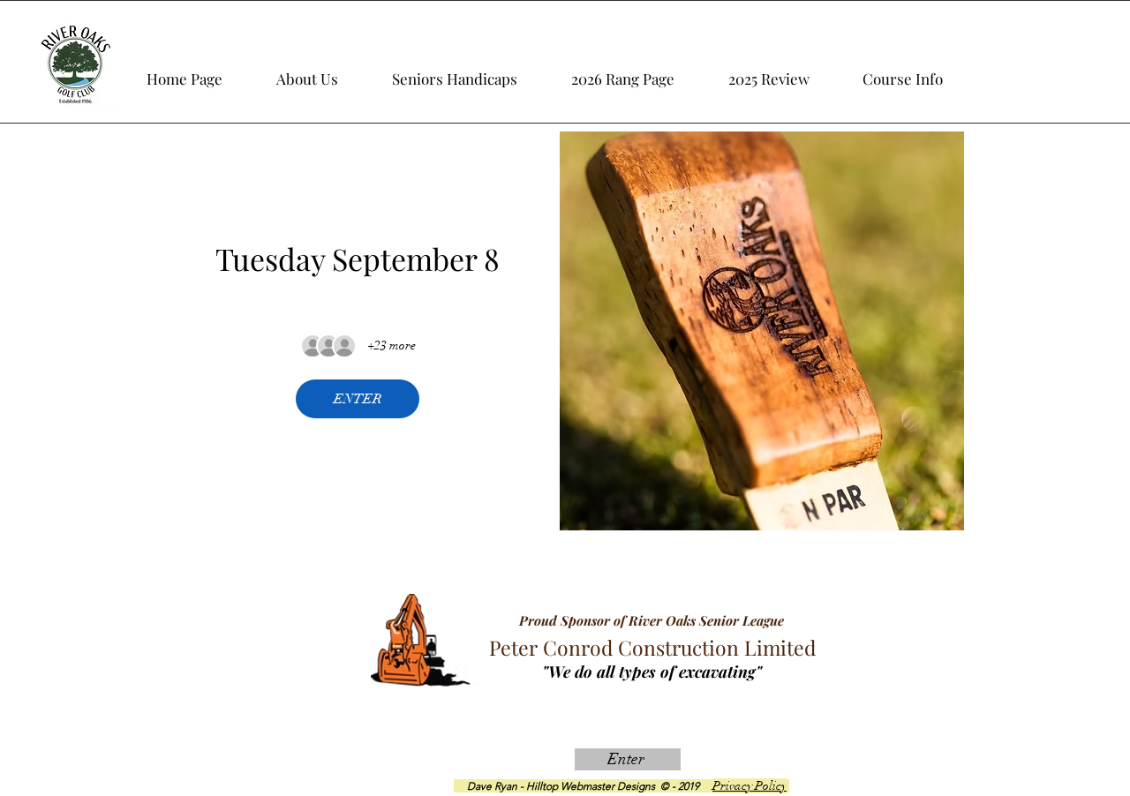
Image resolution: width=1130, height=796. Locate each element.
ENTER (357, 399)
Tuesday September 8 (357, 258)
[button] (788, 70)
